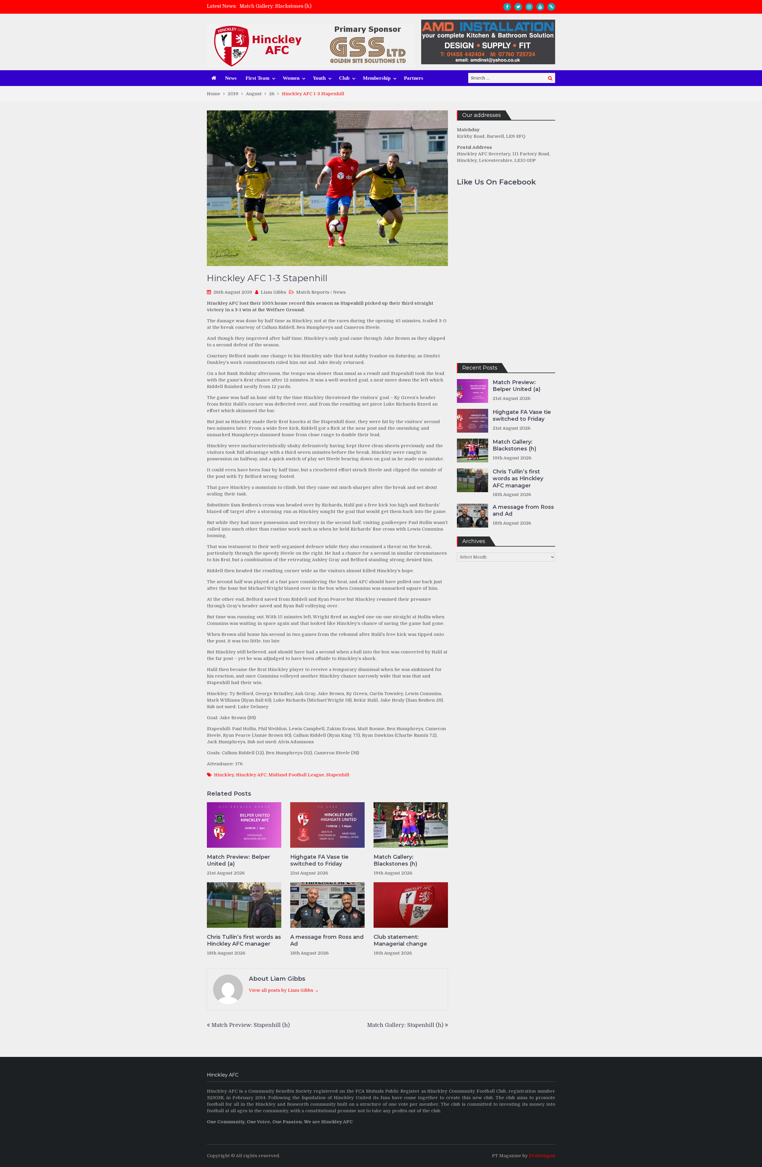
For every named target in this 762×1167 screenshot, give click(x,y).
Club (344, 78)
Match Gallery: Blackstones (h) (275, 6)
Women (291, 78)
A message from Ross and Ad (327, 940)
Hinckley (224, 775)
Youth (319, 78)
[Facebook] (507, 7)
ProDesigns (542, 1155)
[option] (328, 6)
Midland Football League (296, 775)
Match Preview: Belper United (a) (238, 860)
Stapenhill (337, 775)
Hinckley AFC (251, 775)
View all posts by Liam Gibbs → (284, 990)
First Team (257, 78)
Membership (377, 78)
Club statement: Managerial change (400, 940)
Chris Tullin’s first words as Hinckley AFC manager (244, 940)
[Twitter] (518, 7)
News (231, 78)
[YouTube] (540, 7)
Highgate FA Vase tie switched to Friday (319, 860)
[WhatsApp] (551, 7)
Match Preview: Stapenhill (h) (250, 1025)
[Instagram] (529, 7)
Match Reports (312, 292)
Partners (413, 78)
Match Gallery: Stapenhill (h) (405, 1025)
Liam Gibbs (273, 292)
